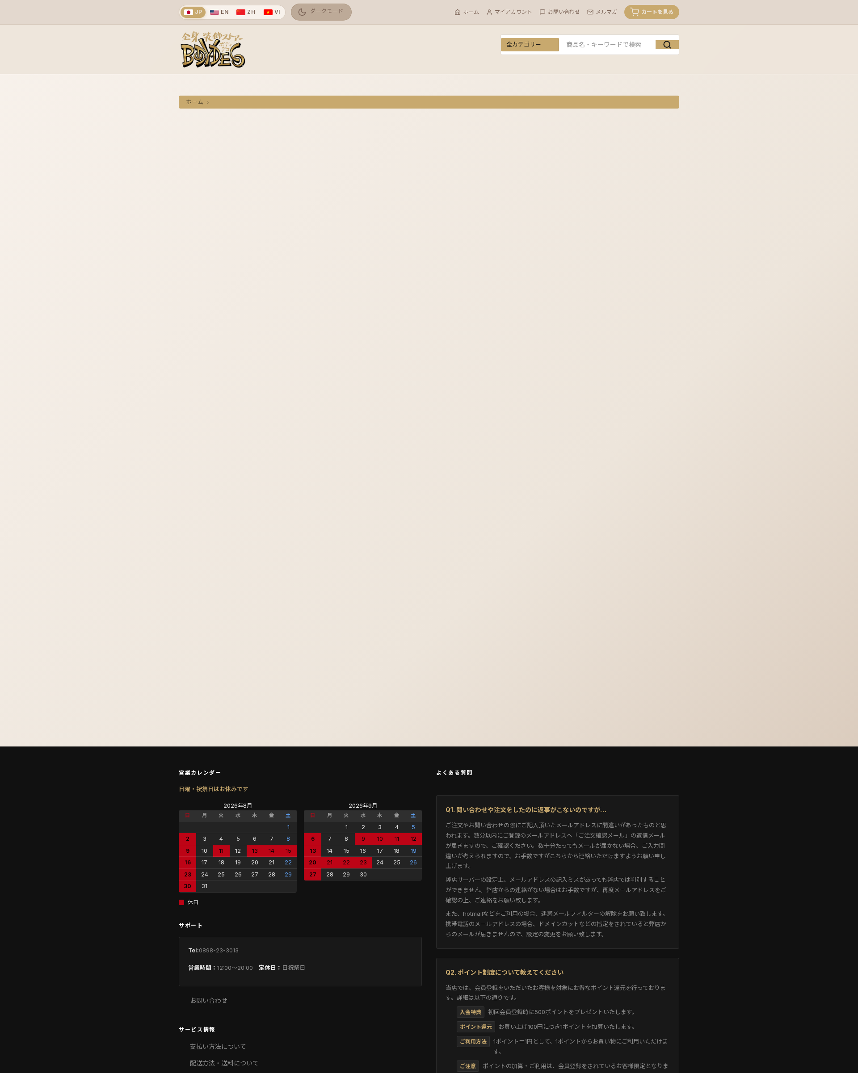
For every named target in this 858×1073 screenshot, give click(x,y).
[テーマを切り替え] (321, 12)
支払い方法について (218, 1046)
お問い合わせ (208, 1000)
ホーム (194, 102)
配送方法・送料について (224, 1063)
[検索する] (667, 44)
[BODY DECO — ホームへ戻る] (212, 49)
